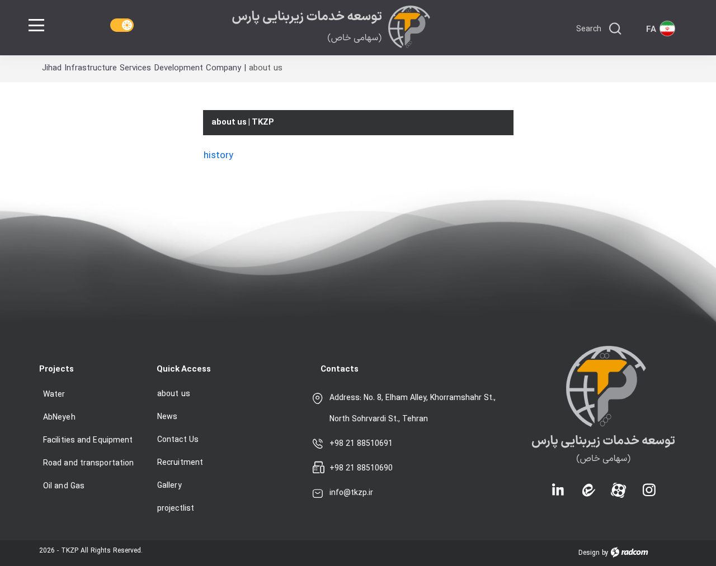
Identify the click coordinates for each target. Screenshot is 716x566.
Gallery (169, 486)
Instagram (649, 480)
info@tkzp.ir (351, 493)
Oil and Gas (63, 486)
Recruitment (180, 463)
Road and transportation (88, 463)
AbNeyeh (59, 418)
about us (173, 394)
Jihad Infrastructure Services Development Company (141, 68)
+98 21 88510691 (361, 444)
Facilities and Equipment (88, 440)
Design (589, 553)
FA (651, 29)
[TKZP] (331, 27)
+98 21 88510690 (361, 468)
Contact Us (178, 440)
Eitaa (588, 480)
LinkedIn (558, 487)
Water (54, 395)
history (218, 156)
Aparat (618, 480)
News (167, 417)
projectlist (175, 509)
